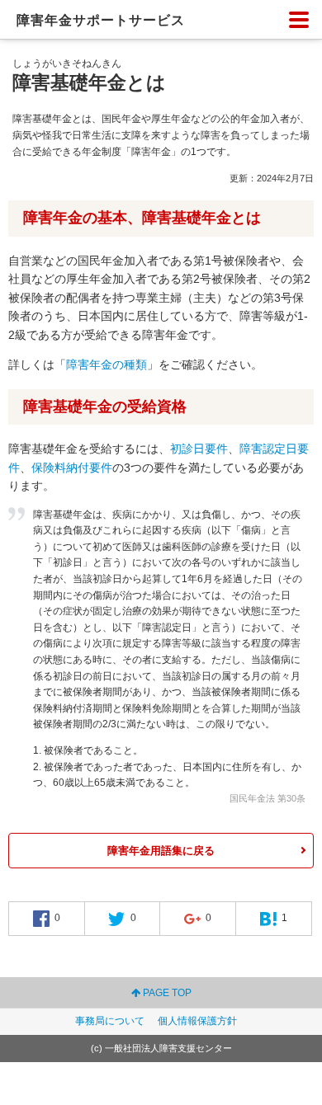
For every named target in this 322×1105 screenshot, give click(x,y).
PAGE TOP (166, 993)
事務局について (109, 1021)
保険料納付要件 (71, 467)
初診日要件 (199, 448)
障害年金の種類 (106, 364)
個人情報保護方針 (197, 1021)
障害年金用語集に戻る (161, 850)
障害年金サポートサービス (101, 20)
